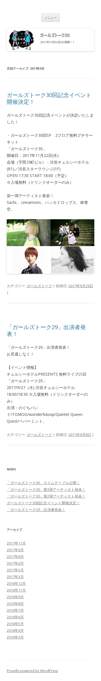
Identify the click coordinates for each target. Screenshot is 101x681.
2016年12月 (16, 583)
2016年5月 (15, 623)
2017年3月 (15, 576)
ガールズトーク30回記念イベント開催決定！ (49, 98)
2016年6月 (15, 616)
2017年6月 (15, 563)
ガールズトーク (39, 285)
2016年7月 (15, 610)
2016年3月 (15, 637)
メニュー (50, 17)
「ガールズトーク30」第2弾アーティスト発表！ (46, 496)
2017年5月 (15, 569)
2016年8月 (15, 603)
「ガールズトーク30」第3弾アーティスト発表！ (46, 489)
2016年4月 (15, 630)
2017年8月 (15, 556)
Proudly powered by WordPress (32, 670)
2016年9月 (15, 596)
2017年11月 (16, 543)
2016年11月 (16, 590)
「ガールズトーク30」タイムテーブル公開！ (43, 482)
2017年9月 (15, 549)
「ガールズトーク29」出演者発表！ (46, 330)
